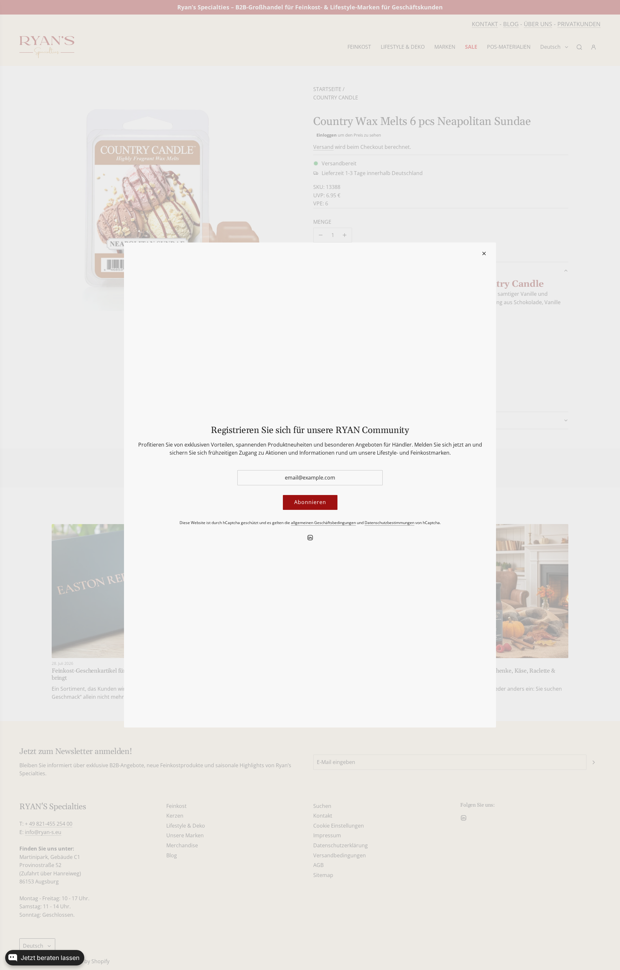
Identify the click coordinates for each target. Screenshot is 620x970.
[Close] (484, 253)
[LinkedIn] (310, 538)
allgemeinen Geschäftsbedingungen (323, 522)
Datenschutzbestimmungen (389, 522)
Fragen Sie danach (63, 934)
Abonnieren (310, 502)
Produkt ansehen (26, 934)
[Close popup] (79, 866)
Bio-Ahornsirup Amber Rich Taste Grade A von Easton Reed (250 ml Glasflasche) (53, 902)
